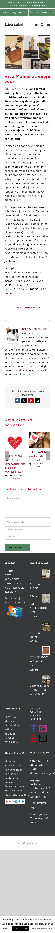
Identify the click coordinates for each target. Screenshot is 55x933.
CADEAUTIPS (13, 583)
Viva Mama (28, 211)
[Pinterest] (33, 738)
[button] (7, 455)
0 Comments (14, 478)
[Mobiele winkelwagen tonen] (36, 24)
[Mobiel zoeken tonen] (42, 24)
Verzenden (11, 773)
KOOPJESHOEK (14, 587)
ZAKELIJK (10, 592)
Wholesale (11, 742)
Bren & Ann (30, 328)
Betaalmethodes (15, 786)
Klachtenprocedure (17, 794)
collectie (17, 370)
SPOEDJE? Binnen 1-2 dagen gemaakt (29, 5)
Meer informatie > (27, 307)
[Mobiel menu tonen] (48, 24)
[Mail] (43, 738)
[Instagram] (43, 728)
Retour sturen (14, 790)
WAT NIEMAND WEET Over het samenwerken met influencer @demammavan (15, 463)
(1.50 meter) (20, 285)
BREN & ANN (13, 89)
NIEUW (9, 571)
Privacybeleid (13, 769)
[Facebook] (33, 728)
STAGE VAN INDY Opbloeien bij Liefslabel (39, 456)
